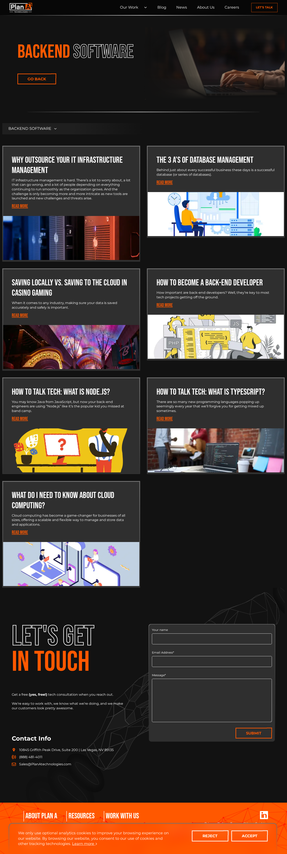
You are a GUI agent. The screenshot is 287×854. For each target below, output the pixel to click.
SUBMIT (253, 733)
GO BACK (37, 79)
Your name (160, 630)
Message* (159, 675)
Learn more (83, 843)
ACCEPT (249, 836)
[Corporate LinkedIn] (264, 815)
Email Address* (163, 652)
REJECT (210, 836)
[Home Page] (20, 8)
